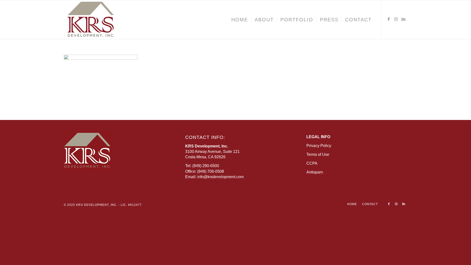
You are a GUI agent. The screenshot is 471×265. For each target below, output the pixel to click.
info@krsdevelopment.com (220, 177)
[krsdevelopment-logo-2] (105, 19)
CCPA (311, 163)
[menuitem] (239, 19)
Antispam (314, 172)
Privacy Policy (318, 146)
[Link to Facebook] (388, 19)
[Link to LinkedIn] (403, 19)
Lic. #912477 (131, 205)
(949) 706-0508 (210, 171)
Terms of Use (317, 154)
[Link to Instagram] (396, 19)
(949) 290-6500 (205, 166)
